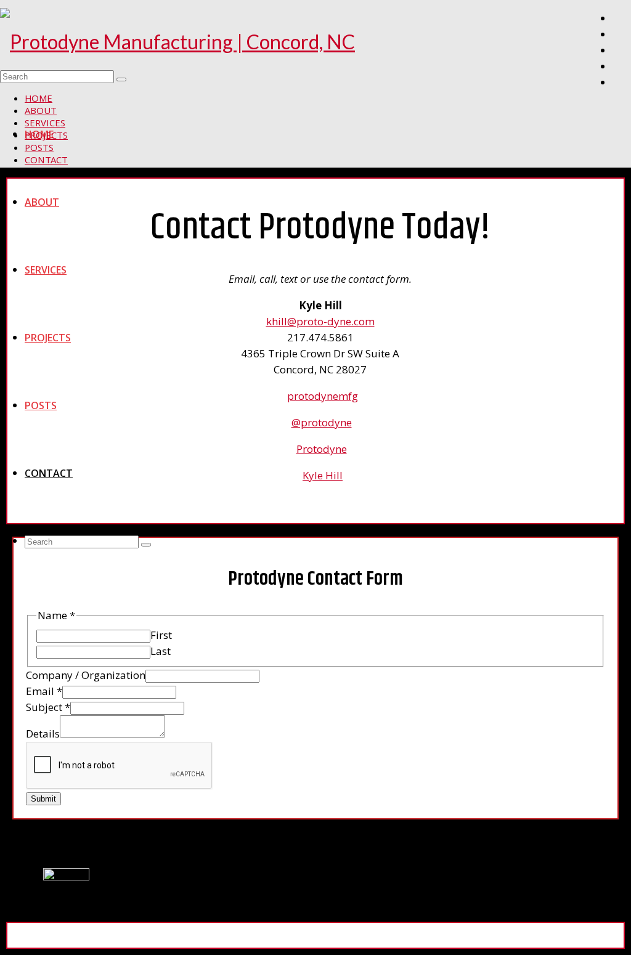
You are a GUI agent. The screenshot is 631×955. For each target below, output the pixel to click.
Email (44, 691)
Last (160, 651)
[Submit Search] (146, 545)
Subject (48, 707)
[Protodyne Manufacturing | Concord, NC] (315, 42)
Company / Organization (85, 675)
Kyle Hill (323, 475)
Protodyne (321, 449)
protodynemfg (322, 396)
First (161, 635)
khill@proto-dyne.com (320, 321)
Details (43, 733)
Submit (43, 798)
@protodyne (321, 422)
